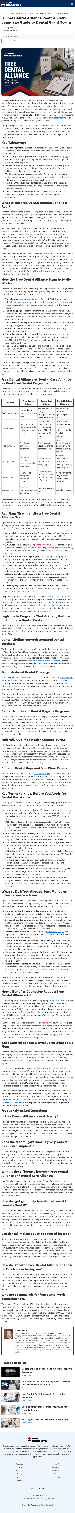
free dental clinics (42, 773)
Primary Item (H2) (8, 41)
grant (65, 156)
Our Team (19, 1467)
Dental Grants (6, 13)
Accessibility (55, 1477)
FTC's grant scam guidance (39, 265)
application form (41, 544)
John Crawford (15, 27)
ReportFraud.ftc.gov (55, 931)
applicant (46, 1022)
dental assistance (59, 1000)
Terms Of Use (20, 1470)
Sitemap (20, 1480)
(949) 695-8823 (37, 1495)
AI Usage (19, 1474)
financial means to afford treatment (44, 660)
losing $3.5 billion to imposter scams (49, 117)
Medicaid (14, 177)
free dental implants (20, 302)
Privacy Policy (56, 1467)
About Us (19, 1464)
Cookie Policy (55, 1470)
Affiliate (55, 1474)
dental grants (56, 109)
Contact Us (55, 1464)
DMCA (19, 1477)
